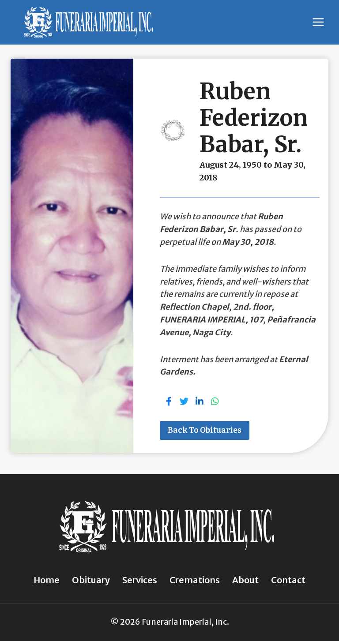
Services (139, 579)
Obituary (91, 579)
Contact (288, 579)
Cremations (195, 579)
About (245, 579)
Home (47, 579)
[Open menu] (318, 22)
